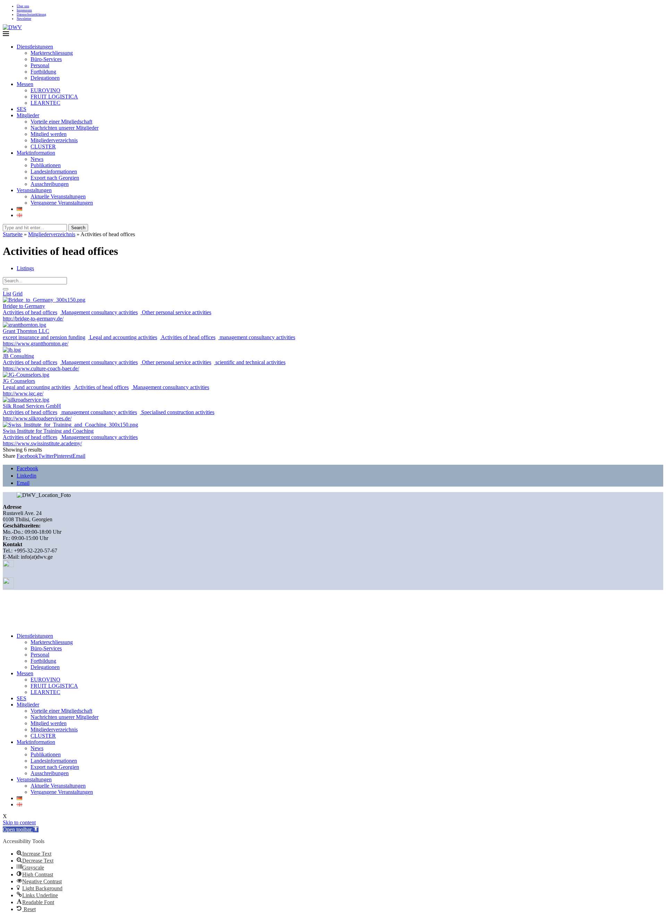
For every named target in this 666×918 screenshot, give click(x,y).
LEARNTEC (45, 103)
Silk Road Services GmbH (32, 406)
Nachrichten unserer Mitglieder (65, 128)
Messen (25, 84)
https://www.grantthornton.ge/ (35, 343)
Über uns (23, 6)
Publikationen (46, 165)
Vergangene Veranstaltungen (62, 203)
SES (21, 109)
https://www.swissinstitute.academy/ (42, 443)
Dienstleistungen (35, 47)
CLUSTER (43, 146)
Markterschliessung (52, 53)
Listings (25, 268)
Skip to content (19, 822)
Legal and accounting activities (122, 337)
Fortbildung (43, 72)
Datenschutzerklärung (31, 14)
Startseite (13, 234)
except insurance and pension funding (44, 337)
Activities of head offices (30, 312)
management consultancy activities (256, 337)
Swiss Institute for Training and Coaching (48, 431)
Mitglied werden (49, 134)
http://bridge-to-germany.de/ (33, 318)
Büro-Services (46, 59)
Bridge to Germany (24, 306)
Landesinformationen (54, 171)
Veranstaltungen (34, 190)
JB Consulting (18, 356)
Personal (40, 65)
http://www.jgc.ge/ (23, 393)
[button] (21, 829)
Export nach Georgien (55, 178)
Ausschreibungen (50, 184)
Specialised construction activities (177, 412)
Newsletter (24, 18)
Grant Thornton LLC (26, 331)
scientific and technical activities (249, 362)
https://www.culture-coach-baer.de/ (41, 368)
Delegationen (45, 78)
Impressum (24, 10)
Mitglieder (28, 115)
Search (78, 227)
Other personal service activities (175, 312)
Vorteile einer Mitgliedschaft (61, 122)
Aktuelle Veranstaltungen (58, 196)
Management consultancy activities (99, 312)
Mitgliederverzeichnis (54, 140)
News (37, 159)
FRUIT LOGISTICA (54, 97)
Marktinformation (36, 153)
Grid (17, 294)
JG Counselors (19, 381)
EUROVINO (45, 90)
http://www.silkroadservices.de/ (37, 418)
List (7, 294)
